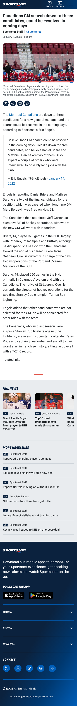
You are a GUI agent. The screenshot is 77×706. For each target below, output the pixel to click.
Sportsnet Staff (13, 31)
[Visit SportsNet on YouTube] (17, 668)
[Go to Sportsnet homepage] (14, 5)
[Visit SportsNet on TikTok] (52, 668)
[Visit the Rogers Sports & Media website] (19, 688)
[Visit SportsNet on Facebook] (29, 668)
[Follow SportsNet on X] (6, 668)
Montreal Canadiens (23, 114)
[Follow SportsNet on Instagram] (40, 668)
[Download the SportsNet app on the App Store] (13, 595)
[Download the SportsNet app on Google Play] (41, 595)
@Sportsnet (33, 31)
